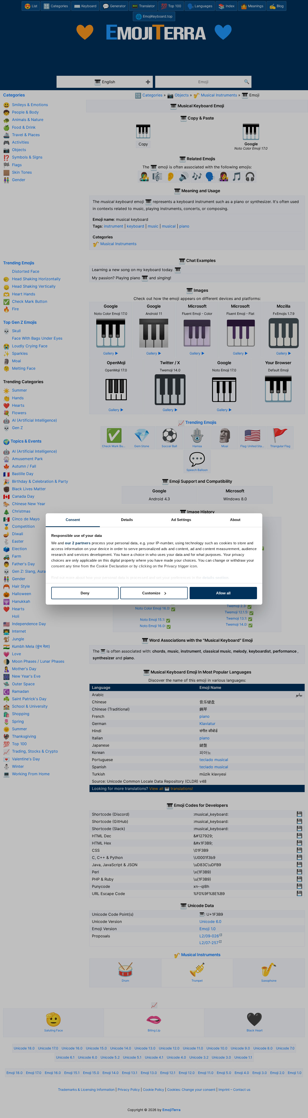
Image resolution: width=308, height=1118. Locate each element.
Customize (151, 593)
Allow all (223, 593)
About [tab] (235, 520)
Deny (85, 593)
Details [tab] (127, 520)
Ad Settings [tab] (181, 520)
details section (215, 578)
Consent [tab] (73, 520)
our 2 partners (77, 543)
